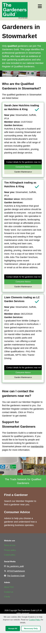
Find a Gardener (16, 495)
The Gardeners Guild (16, 576)
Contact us (8, 592)
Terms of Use (9, 545)
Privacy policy (10, 550)
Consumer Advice (23, 167)
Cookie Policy (35, 620)
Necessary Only (31, 628)
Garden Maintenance (23, 172)
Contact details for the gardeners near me (23, 162)
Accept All (12, 628)
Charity (7, 596)
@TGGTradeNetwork (16, 571)
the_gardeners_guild (15, 566)
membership (37, 446)
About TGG (9, 587)
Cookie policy (9, 555)
